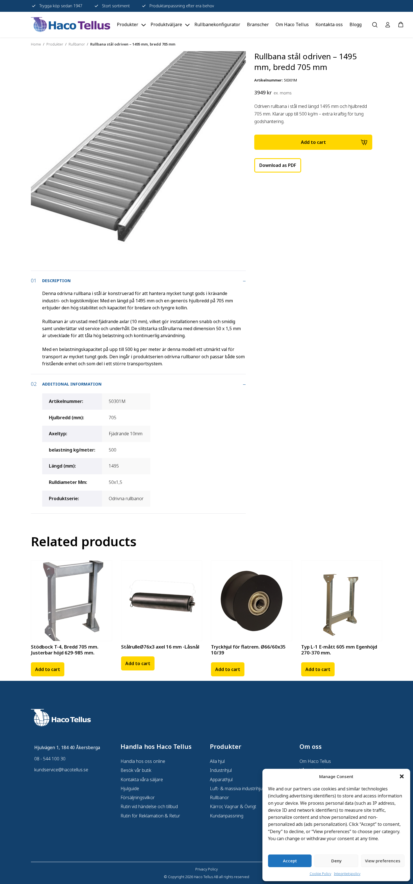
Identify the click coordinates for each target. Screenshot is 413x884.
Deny (336, 860)
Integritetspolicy (347, 873)
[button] (402, 776)
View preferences (382, 860)
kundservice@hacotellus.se (61, 770)
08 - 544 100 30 (49, 759)
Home (36, 44)
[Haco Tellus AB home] (70, 24)
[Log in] (387, 24)
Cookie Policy (320, 873)
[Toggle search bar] (374, 24)
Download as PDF (277, 165)
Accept (290, 860)
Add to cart (313, 142)
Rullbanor (77, 44)
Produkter (54, 44)
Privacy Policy (206, 869)
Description (56, 280)
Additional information (72, 384)
